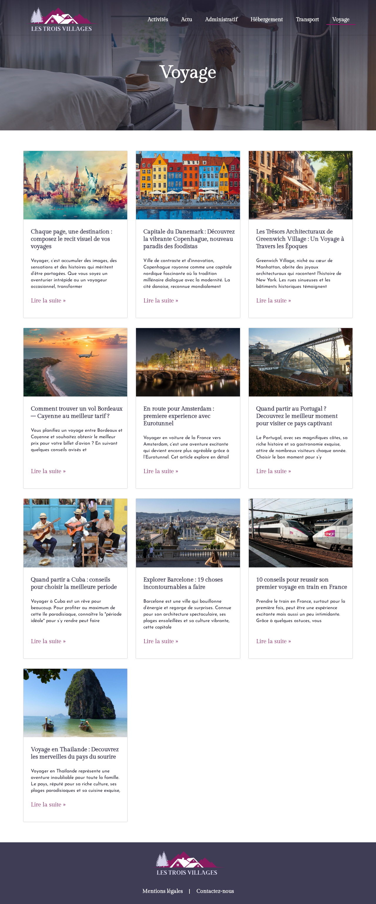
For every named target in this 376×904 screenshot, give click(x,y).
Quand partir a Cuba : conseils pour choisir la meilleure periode (74, 583)
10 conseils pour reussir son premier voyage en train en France (301, 583)
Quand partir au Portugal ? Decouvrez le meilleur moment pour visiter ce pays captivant (297, 416)
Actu (186, 19)
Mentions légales (162, 891)
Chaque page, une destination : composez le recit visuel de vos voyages (71, 239)
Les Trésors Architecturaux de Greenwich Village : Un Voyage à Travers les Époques (300, 239)
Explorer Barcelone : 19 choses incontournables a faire (183, 583)
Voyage (341, 19)
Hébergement (267, 19)
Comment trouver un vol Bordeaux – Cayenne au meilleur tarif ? (76, 412)
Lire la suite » (48, 300)
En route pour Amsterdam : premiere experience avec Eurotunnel (178, 416)
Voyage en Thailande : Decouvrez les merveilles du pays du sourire (75, 753)
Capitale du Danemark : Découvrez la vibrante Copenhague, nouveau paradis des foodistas (189, 239)
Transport (307, 19)
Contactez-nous (215, 891)
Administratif (221, 19)
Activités (158, 19)
